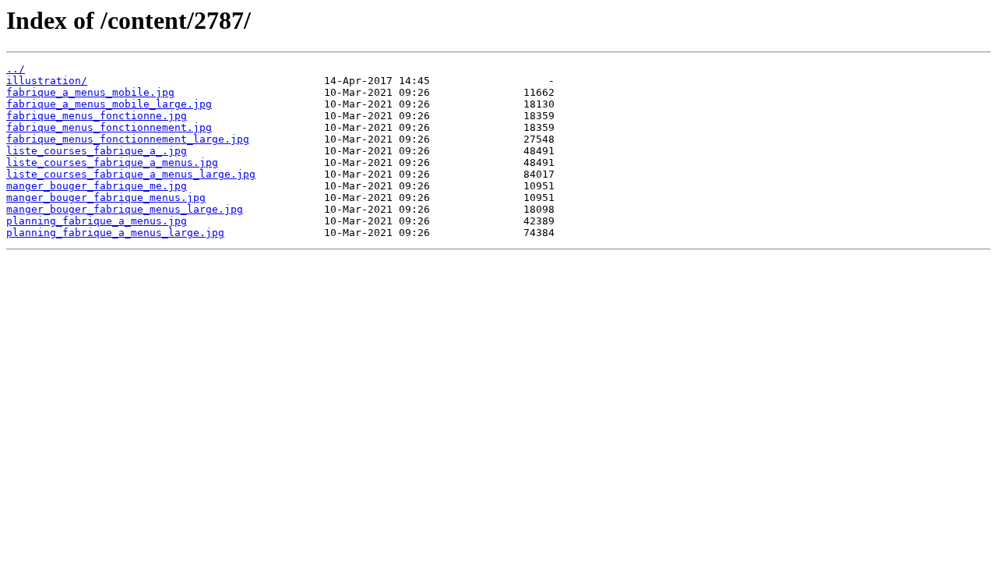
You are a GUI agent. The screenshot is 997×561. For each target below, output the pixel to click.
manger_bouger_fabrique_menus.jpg (106, 197)
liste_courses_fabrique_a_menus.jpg (112, 162)
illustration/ (46, 80)
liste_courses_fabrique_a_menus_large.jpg (130, 174)
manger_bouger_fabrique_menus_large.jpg (124, 209)
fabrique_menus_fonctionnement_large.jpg (127, 139)
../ (15, 69)
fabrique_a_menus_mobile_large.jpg (109, 104)
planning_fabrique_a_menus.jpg (96, 221)
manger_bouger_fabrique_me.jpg (96, 186)
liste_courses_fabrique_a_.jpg (96, 151)
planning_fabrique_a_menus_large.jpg (115, 232)
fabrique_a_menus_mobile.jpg (90, 92)
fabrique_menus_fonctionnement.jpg (109, 127)
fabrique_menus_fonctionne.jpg (96, 116)
